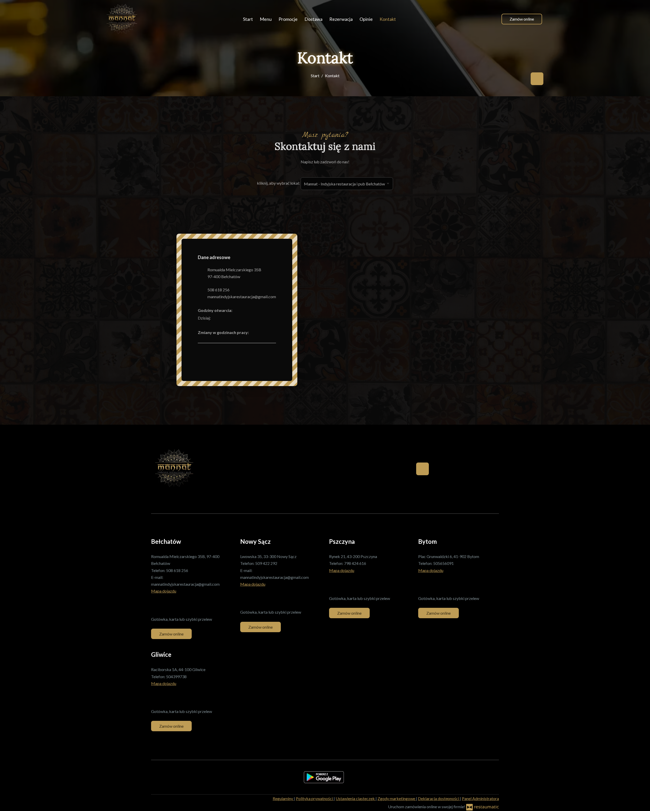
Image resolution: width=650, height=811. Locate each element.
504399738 (176, 676)
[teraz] (218, 317)
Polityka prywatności (315, 798)
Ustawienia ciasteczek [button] (356, 798)
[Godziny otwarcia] (226, 318)
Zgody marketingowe (397, 798)
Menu (266, 19)
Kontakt (388, 19)
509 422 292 (266, 563)
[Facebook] (537, 78)
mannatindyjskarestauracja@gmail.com (241, 296)
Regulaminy (283, 798)
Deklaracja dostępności (439, 798)
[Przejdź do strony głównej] (122, 19)
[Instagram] (344, 584)
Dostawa (313, 19)
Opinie (366, 19)
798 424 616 (355, 563)
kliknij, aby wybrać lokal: (278, 183)
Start (248, 19)
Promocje (288, 19)
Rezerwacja (341, 19)
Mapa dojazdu (163, 591)
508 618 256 (218, 289)
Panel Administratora (480, 798)
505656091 (443, 563)
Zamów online (522, 19)
